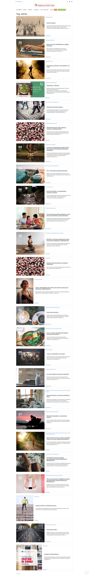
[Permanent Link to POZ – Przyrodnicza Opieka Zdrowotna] (30, 174)
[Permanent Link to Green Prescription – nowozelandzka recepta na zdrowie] (30, 195)
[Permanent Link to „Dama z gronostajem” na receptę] (30, 357)
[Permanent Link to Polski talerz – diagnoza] (30, 89)
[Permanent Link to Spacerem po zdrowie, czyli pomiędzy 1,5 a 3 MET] (30, 69)
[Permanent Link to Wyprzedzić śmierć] (30, 533)
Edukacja (30, 9)
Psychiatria (54, 328)
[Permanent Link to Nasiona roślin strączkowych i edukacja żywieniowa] (30, 266)
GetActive (38, 279)
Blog (41, 9)
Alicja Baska (48, 97)
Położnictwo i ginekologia (53, 307)
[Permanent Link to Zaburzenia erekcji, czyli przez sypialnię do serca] (30, 398)
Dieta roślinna (48, 82)
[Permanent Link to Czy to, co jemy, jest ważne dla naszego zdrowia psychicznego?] (30, 337)
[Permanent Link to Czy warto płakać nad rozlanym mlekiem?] (30, 377)
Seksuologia (62, 390)
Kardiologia (48, 307)
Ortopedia (54, 144)
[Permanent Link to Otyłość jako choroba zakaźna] (30, 110)
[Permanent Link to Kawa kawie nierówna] (30, 315)
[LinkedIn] (72, 1)
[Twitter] (69, 1)
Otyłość (51, 17)
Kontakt (51, 9)
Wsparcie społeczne (49, 349)
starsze (18, 573)
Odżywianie (52, 82)
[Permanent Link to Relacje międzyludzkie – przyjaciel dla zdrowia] (30, 420)
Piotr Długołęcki (48, 35)
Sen (64, 390)
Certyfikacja (36, 9)
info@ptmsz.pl (20, 1)
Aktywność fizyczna (49, 61)
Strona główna (19, 9)
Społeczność (45, 9)
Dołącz (55, 9)
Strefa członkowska (62, 9)
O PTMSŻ (24, 9)
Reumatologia (57, 454)
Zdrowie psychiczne (56, 165)
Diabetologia (48, 17)
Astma (36, 279)
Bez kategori (37, 496)
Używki (58, 307)
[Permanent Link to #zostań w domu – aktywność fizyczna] (24, 508)
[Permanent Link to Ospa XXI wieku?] (30, 26)
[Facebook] (67, 1)
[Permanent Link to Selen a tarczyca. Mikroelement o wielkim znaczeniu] (30, 48)
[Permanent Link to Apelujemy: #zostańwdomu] (29, 558)
